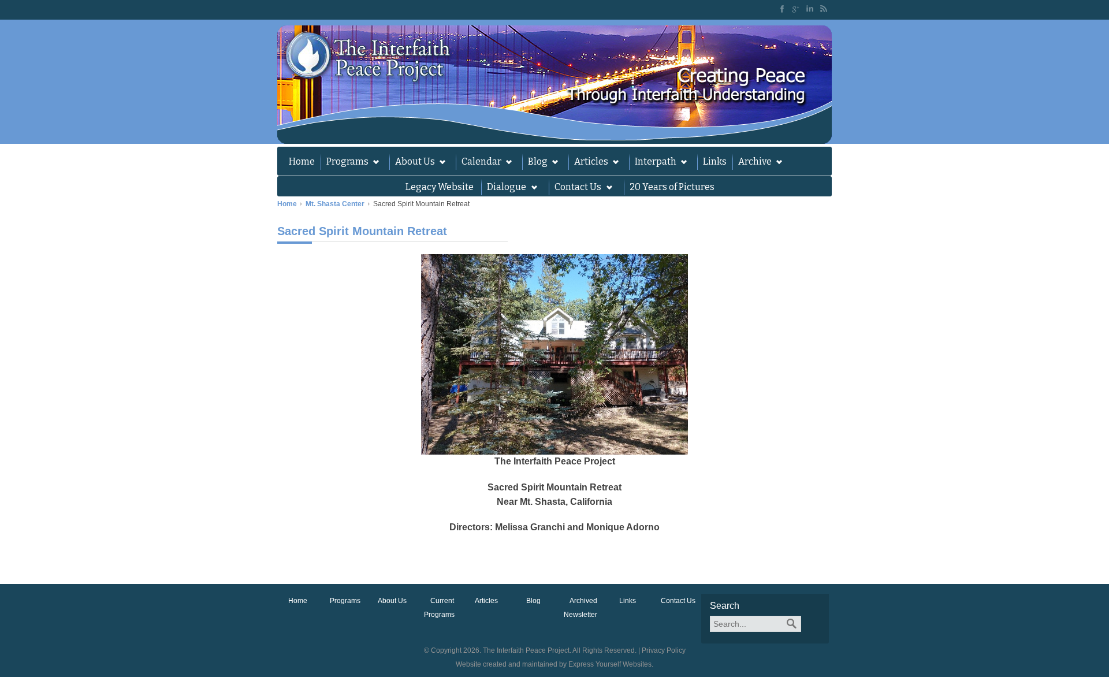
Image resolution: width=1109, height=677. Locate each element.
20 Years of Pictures (672, 186)
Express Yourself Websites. (610, 664)
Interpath (652, 163)
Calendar (478, 163)
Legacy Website (439, 186)
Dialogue (503, 188)
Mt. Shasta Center (335, 204)
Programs (345, 163)
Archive (752, 163)
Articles (588, 163)
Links (715, 161)
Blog (535, 163)
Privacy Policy (664, 650)
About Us (412, 163)
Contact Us (678, 601)
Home (302, 161)
